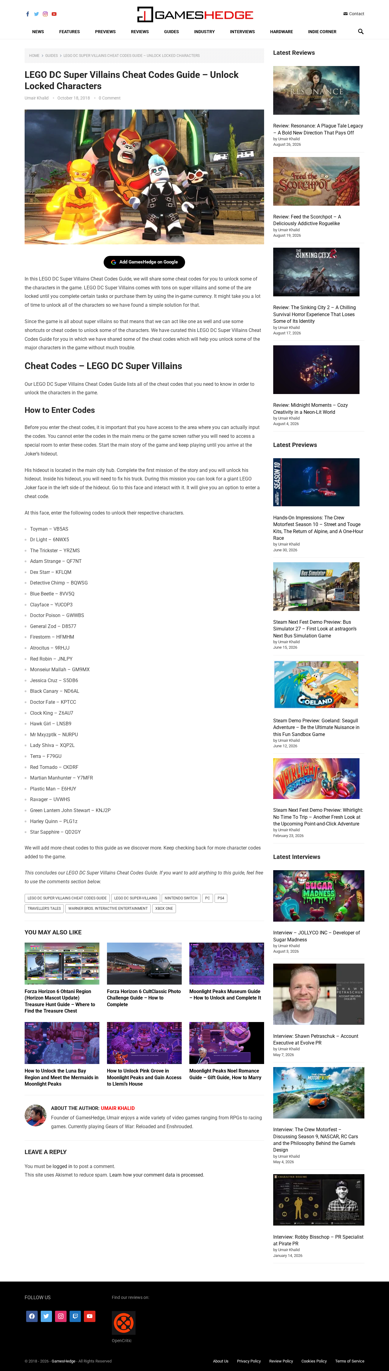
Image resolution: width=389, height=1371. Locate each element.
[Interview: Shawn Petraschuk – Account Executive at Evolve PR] (318, 995)
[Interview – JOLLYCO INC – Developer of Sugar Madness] (318, 896)
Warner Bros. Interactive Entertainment (108, 908)
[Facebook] (32, 1316)
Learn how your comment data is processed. (156, 1175)
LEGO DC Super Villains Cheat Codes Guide (67, 898)
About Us (221, 1361)
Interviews (242, 31)
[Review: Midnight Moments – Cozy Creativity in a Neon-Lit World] (316, 370)
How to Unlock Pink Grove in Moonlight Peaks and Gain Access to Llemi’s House (144, 1077)
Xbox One (164, 908)
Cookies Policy (314, 1361)
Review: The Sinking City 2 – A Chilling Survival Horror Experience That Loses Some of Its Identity (314, 314)
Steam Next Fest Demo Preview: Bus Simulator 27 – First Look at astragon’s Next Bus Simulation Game (314, 629)
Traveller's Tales (44, 908)
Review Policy (281, 1361)
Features (69, 31)
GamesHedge (63, 1361)
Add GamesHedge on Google (148, 262)
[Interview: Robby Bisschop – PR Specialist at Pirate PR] (318, 1200)
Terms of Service (349, 1361)
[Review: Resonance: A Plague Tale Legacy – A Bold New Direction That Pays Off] (316, 91)
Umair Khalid (37, 98)
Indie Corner (322, 31)
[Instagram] (60, 1316)
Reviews (140, 31)
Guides (171, 31)
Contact (356, 13)
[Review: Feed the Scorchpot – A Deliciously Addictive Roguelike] (316, 182)
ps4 (221, 898)
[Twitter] (46, 1316)
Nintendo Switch (181, 898)
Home (34, 56)
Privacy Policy (249, 1361)
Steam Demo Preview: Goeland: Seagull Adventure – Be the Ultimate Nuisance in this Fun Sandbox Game (316, 727)
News (38, 31)
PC (207, 898)
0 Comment (110, 98)
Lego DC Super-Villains (135, 898)
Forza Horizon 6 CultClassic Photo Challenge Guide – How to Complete (144, 998)
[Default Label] (75, 1316)
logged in (62, 1166)
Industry (204, 31)
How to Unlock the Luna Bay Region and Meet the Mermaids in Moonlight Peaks (61, 1077)
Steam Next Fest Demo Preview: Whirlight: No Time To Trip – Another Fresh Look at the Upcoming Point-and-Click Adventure (318, 817)
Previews (105, 31)
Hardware (281, 31)
